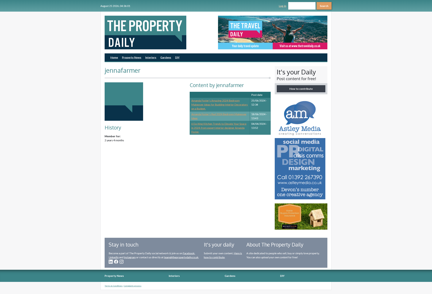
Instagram (130, 257)
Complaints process (132, 286)
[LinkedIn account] (111, 262)
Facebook (189, 253)
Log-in (282, 5)
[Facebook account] (116, 262)
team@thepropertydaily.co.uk (181, 257)
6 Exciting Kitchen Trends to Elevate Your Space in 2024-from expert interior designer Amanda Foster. (218, 127)
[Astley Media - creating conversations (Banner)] (301, 148)
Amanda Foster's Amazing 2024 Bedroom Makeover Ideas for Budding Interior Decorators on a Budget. (219, 104)
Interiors (150, 57)
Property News (131, 57)
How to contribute (301, 88)
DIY (177, 57)
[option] (272, 32)
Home (114, 57)
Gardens (165, 57)
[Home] (159, 32)
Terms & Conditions (114, 286)
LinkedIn (114, 257)
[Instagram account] (121, 262)
